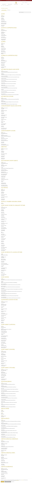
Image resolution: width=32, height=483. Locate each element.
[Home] (16, 2)
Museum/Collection (10, 4)
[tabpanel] (16, 245)
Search (23, 2)
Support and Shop (16, 4)
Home (1, 5)
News (28, 4)
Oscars (3, 5)
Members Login (26, 2)
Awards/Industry (4, 4)
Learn (22, 4)
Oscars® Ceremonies (7, 5)
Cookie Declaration (17, 480)
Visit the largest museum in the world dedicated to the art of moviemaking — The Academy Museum (16, 0)
